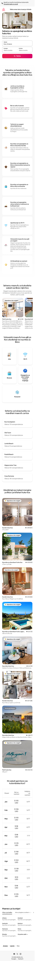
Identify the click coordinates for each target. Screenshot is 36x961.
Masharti (20, 959)
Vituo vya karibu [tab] (7, 912)
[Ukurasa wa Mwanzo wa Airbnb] (3, 9)
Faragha (13, 959)
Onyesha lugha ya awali (11, 4)
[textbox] (10, 50)
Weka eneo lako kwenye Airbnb (20, 9)
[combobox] (17, 44)
